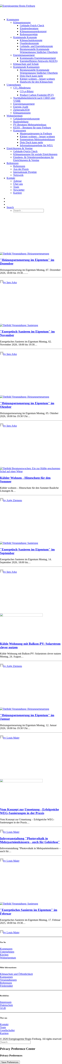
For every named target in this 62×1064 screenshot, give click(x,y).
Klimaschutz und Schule (26, 64)
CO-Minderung (22, 87)
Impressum (5, 1002)
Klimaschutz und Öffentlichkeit (16, 974)
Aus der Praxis (21, 169)
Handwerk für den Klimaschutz (36, 81)
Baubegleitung (20, 121)
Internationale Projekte (25, 172)
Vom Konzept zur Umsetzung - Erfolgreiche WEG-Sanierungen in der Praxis (29, 811)
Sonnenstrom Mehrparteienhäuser (37, 139)
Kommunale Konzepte (25, 37)
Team (16, 186)
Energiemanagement (24, 55)
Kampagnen (19, 130)
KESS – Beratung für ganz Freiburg (32, 127)
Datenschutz (6, 1005)
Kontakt (11, 178)
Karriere (17, 192)
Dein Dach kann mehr (31, 75)
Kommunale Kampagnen (26, 67)
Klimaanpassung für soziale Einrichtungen (35, 154)
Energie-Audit (20, 106)
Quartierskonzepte (29, 43)
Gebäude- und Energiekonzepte (36, 46)
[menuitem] (34, 50)
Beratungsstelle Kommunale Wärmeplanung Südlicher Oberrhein (39, 51)
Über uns (18, 184)
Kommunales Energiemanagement (38, 58)
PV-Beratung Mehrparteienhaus (29, 124)
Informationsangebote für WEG (36, 145)
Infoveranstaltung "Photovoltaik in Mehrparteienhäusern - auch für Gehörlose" (30, 840)
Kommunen (13, 19)
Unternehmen (14, 84)
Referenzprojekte (29, 34)
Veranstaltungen (8, 980)
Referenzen (13, 163)
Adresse (17, 181)
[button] (10, 207)
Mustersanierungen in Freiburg (36, 133)
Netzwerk (18, 175)
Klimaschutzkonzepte (31, 40)
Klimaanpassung (22, 22)
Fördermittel (6, 985)
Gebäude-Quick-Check (32, 25)
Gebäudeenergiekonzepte (26, 118)
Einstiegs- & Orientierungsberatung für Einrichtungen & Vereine (33, 159)
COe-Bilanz (27, 91)
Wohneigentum (14, 115)
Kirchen (4, 954)
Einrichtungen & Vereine (20, 148)
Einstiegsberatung (29, 28)
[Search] (15, 1042)
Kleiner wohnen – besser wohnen (37, 78)
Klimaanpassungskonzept (33, 31)
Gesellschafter (7, 1030)
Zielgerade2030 (21, 109)
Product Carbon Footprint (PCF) (37, 95)
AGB (3, 1008)
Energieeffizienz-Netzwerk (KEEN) (39, 61)
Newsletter (18, 189)
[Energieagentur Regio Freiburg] (31, 7)
